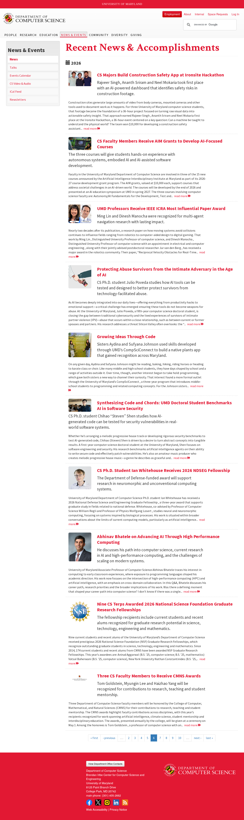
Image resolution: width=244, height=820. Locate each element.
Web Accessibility (96, 809)
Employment (172, 14)
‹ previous (109, 738)
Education (48, 35)
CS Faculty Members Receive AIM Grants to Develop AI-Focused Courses (159, 144)
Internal (199, 14)
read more (90, 128)
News (14, 59)
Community (98, 35)
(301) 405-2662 (111, 795)
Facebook (89, 802)
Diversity (119, 35)
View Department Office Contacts (105, 763)
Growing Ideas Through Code (126, 336)
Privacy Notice (118, 809)
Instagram (107, 802)
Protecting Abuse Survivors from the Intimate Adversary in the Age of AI (165, 272)
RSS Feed (125, 802)
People (10, 35)
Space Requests (218, 14)
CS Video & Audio (20, 83)
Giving (136, 35)
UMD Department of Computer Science (34, 18)
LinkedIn (116, 802)
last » (209, 738)
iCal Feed (15, 91)
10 (179, 738)
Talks (13, 67)
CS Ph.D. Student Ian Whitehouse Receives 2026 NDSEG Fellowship (163, 470)
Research (28, 35)
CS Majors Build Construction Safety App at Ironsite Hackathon (160, 75)
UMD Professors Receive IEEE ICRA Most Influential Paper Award (161, 208)
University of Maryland (122, 4)
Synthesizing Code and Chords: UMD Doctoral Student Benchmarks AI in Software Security (164, 405)
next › (197, 738)
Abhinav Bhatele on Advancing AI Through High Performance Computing (158, 539)
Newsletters (18, 99)
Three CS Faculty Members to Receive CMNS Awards (149, 676)
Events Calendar (20, 75)
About (187, 14)
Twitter (98, 802)
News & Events (73, 35)
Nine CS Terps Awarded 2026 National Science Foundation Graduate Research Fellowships (165, 607)
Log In (235, 14)
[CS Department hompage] (199, 768)
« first (94, 738)
